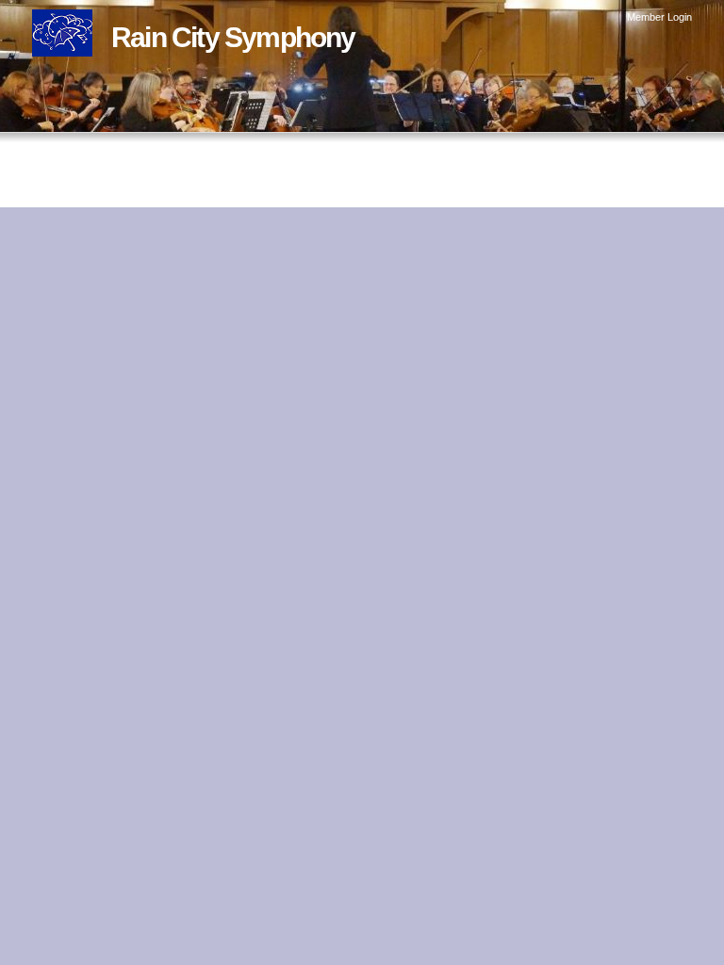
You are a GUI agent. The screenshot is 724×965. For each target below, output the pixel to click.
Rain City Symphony (233, 37)
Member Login (659, 17)
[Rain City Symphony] (62, 43)
